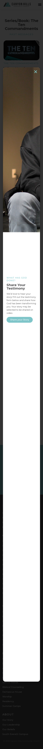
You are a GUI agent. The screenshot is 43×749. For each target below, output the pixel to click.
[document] (21, 374)
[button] (36, 72)
